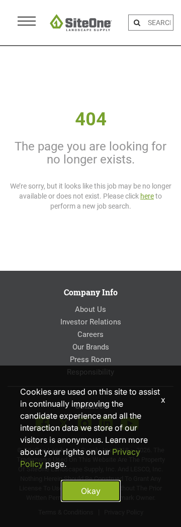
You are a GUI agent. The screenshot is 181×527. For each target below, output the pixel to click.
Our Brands (90, 347)
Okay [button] (91, 491)
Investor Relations (90, 321)
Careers (90, 334)
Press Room (90, 359)
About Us (90, 309)
